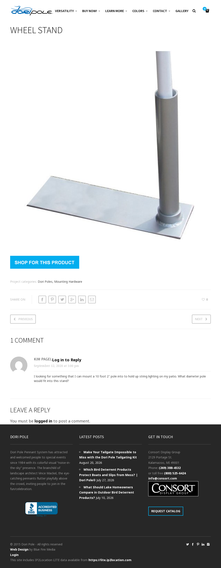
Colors (138, 11)
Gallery (181, 11)
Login (14, 555)
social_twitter (187, 544)
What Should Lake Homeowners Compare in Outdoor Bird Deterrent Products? (106, 492)
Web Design (19, 549)
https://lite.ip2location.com (109, 560)
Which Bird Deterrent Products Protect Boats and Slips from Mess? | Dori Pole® (108, 474)
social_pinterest (197, 544)
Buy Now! (89, 11)
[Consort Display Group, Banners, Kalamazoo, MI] (41, 509)
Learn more (114, 11)
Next (199, 319)
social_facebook (192, 544)
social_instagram (208, 544)
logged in (43, 421)
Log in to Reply (66, 359)
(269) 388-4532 (170, 468)
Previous (25, 319)
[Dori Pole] (32, 11)
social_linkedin (203, 544)
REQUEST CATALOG (165, 511)
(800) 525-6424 (175, 473)
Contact (160, 11)
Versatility (64, 11)
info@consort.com (162, 478)
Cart (204, 9)
